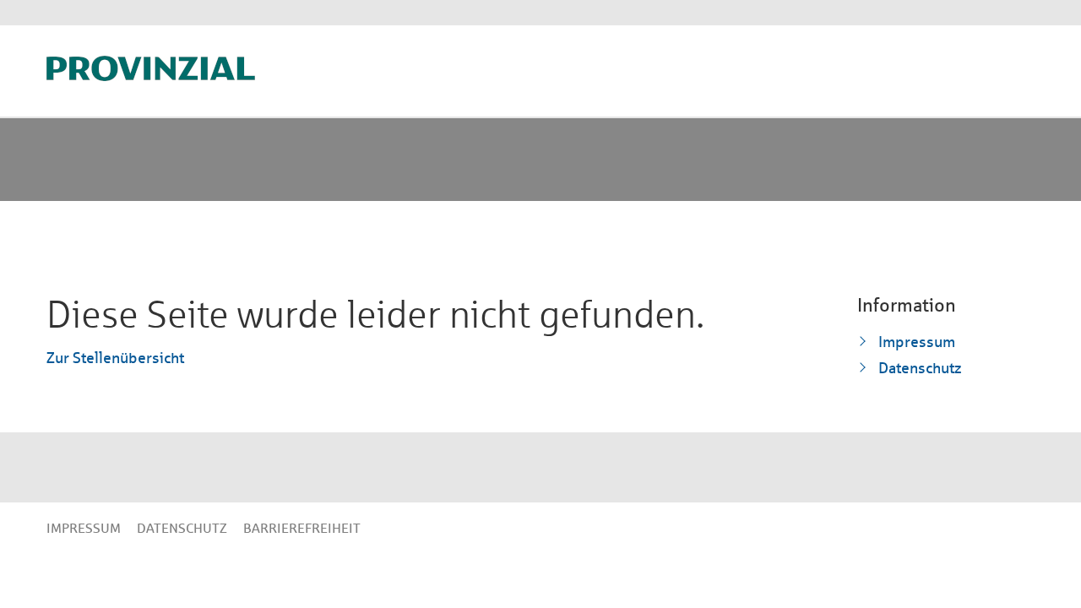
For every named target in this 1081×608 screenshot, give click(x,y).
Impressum (916, 341)
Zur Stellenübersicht (115, 357)
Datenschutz (920, 368)
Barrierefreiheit (302, 528)
